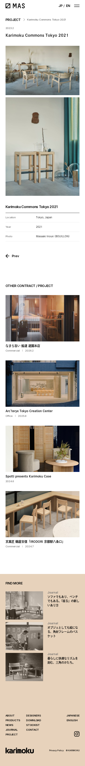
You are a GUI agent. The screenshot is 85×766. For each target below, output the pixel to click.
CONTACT (32, 729)
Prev (15, 256)
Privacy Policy (56, 750)
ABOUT (10, 715)
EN (68, 6)
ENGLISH (72, 720)
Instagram (77, 734)
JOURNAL (12, 729)
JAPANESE (72, 715)
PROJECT (12, 734)
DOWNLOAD (33, 720)
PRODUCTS (13, 720)
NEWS (9, 725)
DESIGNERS (33, 715)
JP (60, 6)
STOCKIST (33, 725)
